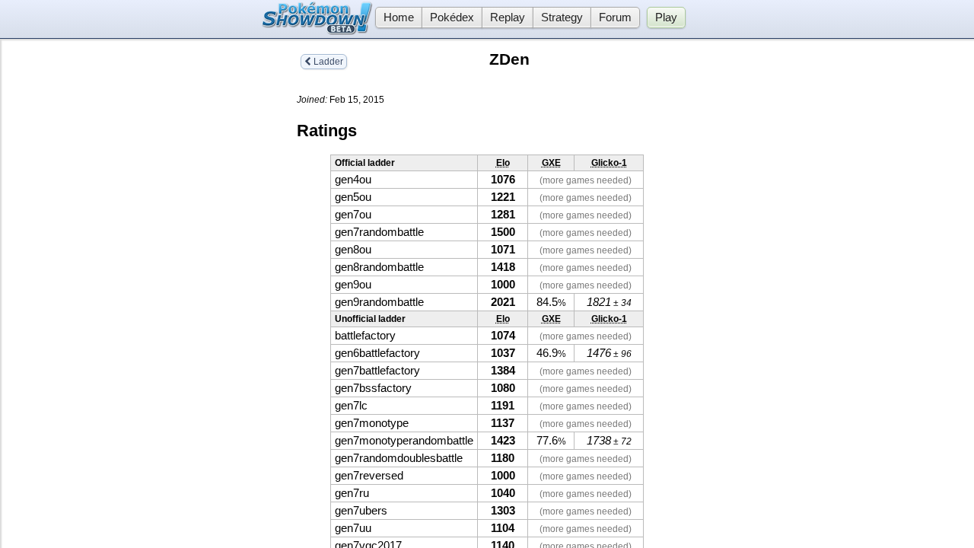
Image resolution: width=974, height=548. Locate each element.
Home (399, 17)
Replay (507, 17)
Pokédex (452, 17)
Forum (615, 17)
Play (666, 17)
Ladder (327, 61)
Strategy (562, 17)
